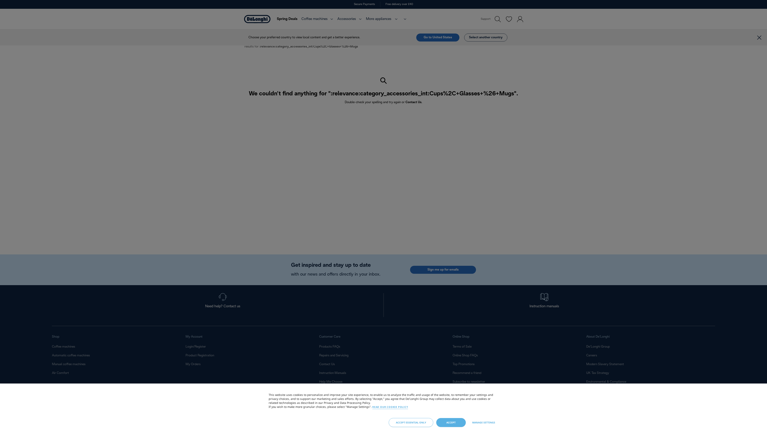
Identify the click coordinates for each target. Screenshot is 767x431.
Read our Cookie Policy (390, 407)
